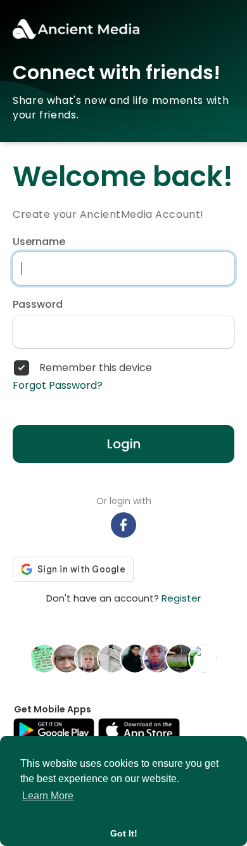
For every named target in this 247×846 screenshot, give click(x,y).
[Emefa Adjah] (44, 658)
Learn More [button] (47, 795)
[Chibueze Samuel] (89, 658)
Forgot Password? (58, 386)
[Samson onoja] (135, 658)
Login (124, 444)
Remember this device (95, 368)
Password (38, 305)
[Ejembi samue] (158, 658)
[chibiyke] (180, 658)
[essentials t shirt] (112, 658)
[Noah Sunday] (203, 658)
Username (39, 242)
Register (181, 598)
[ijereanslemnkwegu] (66, 658)
